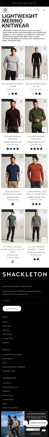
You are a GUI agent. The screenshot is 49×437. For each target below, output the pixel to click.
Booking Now (8, 358)
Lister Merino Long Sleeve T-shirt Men (36, 193)
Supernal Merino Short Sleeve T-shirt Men (12, 249)
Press (5, 403)
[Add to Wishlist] (21, 49)
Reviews (6, 342)
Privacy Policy (8, 395)
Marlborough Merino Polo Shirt (12, 193)
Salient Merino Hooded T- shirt (36, 248)
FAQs (5, 363)
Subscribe (12, 309)
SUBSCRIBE (36, 429)
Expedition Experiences (12, 354)
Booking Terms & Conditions (14, 367)
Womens (6, 330)
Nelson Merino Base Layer (12, 85)
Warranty (6, 391)
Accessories (7, 334)
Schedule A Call (9, 371)
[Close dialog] (46, 413)
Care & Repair (8, 399)
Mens (5, 322)
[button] (21, 64)
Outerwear (7, 326)
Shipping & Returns (10, 387)
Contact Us (7, 383)
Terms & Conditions (10, 408)
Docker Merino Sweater (13, 138)
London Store (8, 338)
